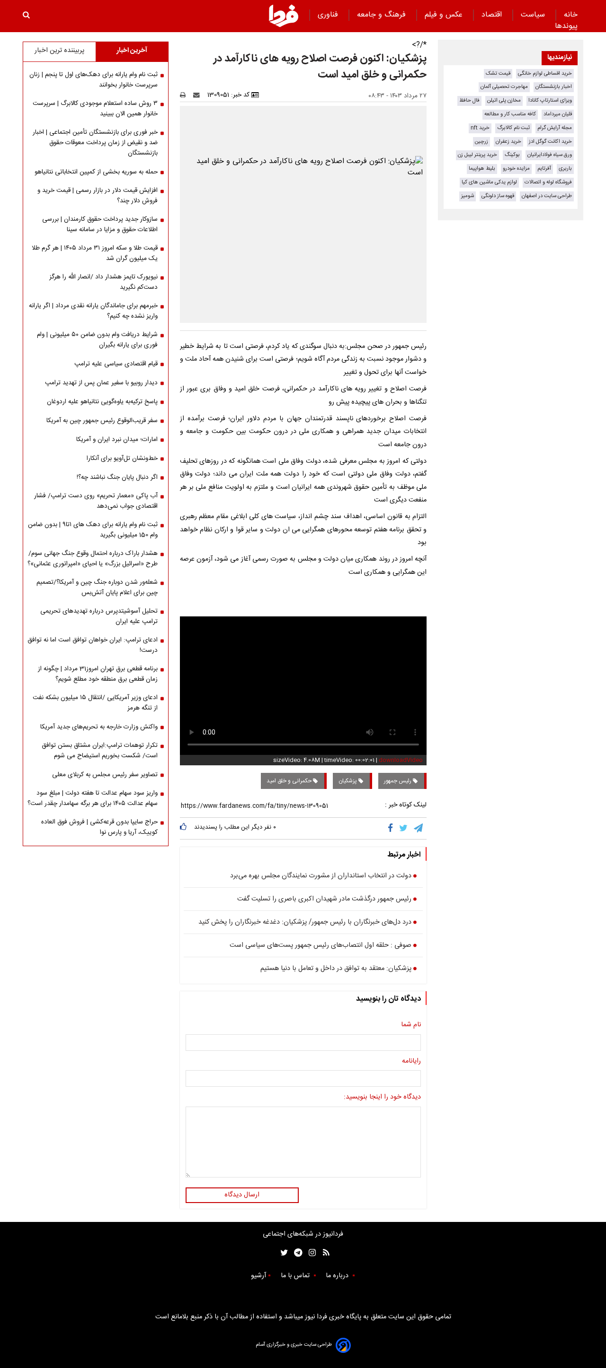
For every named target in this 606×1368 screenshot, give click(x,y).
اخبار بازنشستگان (553, 86)
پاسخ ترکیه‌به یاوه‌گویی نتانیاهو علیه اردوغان (102, 402)
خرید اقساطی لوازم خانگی (545, 73)
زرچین (481, 141)
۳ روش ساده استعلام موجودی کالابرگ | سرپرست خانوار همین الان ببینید (95, 108)
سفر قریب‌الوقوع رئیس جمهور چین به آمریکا (102, 421)
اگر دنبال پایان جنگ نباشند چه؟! (117, 477)
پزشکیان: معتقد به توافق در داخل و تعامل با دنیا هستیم (335, 969)
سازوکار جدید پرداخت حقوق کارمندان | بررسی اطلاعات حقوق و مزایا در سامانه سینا (100, 224)
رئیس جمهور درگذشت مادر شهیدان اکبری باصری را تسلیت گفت (324, 899)
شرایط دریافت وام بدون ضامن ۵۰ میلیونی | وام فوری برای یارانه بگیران (97, 339)
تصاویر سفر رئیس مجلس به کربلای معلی (105, 775)
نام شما (411, 1025)
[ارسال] (198, 95)
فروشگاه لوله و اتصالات (548, 182)
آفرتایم (544, 168)
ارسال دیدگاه (241, 1195)
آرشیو (258, 1275)
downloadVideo (401, 760)
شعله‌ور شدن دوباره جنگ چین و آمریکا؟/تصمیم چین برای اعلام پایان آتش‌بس (97, 587)
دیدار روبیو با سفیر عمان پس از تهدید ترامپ (101, 383)
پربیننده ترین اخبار (59, 50)
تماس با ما (296, 1275)
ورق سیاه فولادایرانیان (549, 154)
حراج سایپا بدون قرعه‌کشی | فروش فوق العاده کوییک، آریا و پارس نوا (99, 827)
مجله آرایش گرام (554, 127)
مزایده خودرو (516, 168)
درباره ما (338, 1275)
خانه (571, 15)
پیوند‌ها (566, 26)
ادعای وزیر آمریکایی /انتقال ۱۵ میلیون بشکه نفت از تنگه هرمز (95, 703)
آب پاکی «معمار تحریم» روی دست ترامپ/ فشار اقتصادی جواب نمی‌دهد (96, 501)
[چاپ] (186, 95)
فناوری (329, 15)
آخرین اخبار (131, 50)
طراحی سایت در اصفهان (547, 195)
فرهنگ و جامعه (382, 15)
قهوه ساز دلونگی (497, 195)
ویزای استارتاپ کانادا (550, 100)
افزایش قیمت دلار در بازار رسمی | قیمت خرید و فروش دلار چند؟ (97, 195)
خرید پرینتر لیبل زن (477, 154)
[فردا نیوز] (283, 15)
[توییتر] (404, 828)
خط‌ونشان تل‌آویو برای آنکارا (122, 458)
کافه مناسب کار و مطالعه (510, 114)
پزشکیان (348, 781)
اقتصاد (492, 15)
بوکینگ (512, 154)
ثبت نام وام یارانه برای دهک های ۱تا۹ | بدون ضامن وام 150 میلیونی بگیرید (93, 529)
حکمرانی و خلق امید (290, 781)
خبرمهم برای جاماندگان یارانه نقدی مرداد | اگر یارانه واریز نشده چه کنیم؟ (93, 311)
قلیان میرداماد (558, 114)
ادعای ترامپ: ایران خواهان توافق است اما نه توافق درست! (92, 645)
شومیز (467, 195)
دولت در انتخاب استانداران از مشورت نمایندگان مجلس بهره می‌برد (320, 876)
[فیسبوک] (392, 828)
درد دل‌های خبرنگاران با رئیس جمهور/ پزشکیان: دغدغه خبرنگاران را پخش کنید (304, 923)
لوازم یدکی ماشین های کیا (489, 182)
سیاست (534, 15)
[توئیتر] (282, 1253)
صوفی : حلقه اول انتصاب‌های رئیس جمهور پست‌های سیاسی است (320, 946)
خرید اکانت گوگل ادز (550, 141)
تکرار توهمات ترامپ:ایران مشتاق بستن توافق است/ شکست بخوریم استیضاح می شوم (100, 750)
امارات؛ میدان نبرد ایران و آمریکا (117, 439)
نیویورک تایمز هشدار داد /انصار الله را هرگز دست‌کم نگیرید (103, 282)
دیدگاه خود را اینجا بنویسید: (382, 1097)
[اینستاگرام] (310, 1253)
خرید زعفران (508, 141)
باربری (565, 168)
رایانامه (411, 1061)
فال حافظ (469, 100)
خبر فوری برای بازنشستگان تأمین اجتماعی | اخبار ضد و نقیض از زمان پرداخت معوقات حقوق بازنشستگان (95, 142)
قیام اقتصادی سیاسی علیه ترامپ (116, 364)
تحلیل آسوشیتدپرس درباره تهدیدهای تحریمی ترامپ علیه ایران (99, 616)
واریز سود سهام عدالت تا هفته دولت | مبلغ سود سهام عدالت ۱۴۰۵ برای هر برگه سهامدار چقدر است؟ (92, 798)
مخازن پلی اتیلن (504, 100)
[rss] (323, 1253)
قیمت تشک (498, 73)
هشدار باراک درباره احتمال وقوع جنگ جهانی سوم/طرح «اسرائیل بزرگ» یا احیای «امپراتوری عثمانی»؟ (92, 558)
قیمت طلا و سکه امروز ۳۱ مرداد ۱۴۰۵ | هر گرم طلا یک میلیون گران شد (95, 253)
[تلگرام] (419, 828)
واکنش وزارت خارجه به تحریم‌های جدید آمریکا (99, 727)
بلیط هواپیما (482, 168)
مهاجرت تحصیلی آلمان (504, 86)
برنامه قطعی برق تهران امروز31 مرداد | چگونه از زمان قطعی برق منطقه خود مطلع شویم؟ (98, 674)
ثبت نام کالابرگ (513, 127)
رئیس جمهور (398, 781)
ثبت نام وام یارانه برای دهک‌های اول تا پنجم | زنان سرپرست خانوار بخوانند (93, 79)
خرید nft (480, 127)
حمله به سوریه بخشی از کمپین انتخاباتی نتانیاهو (96, 172)
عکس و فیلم (445, 15)
